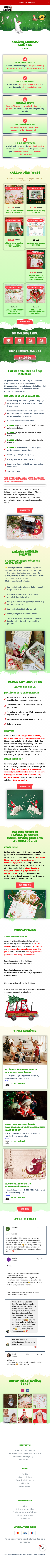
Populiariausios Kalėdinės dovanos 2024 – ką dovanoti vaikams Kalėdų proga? (25, 1127)
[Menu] (46, 8)
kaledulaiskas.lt (18, 1083)
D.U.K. (25, 1506)
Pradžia (25, 1474)
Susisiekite (25, 1518)
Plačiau (7, 1081)
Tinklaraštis (25, 1483)
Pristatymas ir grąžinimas (25, 1512)
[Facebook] (27, 1390)
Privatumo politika (25, 1509)
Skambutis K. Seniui (25, 1480)
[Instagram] (22, 1390)
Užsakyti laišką (25, 1477)
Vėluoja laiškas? (25, 1486)
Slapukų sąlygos (25, 1515)
